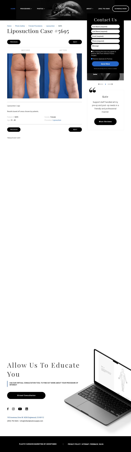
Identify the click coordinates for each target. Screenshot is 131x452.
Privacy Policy (74, 444)
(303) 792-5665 (104, 8)
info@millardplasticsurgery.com (31, 421)
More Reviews (105, 121)
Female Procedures (35, 26)
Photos (40, 8)
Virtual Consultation (26, 395)
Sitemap (85, 444)
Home (13, 8)
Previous (14, 42)
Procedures (25, 8)
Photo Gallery (20, 26)
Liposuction (50, 26)
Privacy (110, 68)
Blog (101, 444)
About (89, 8)
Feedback (94, 444)
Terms (115, 68)
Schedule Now (121, 9)
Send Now (105, 64)
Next (75, 42)
